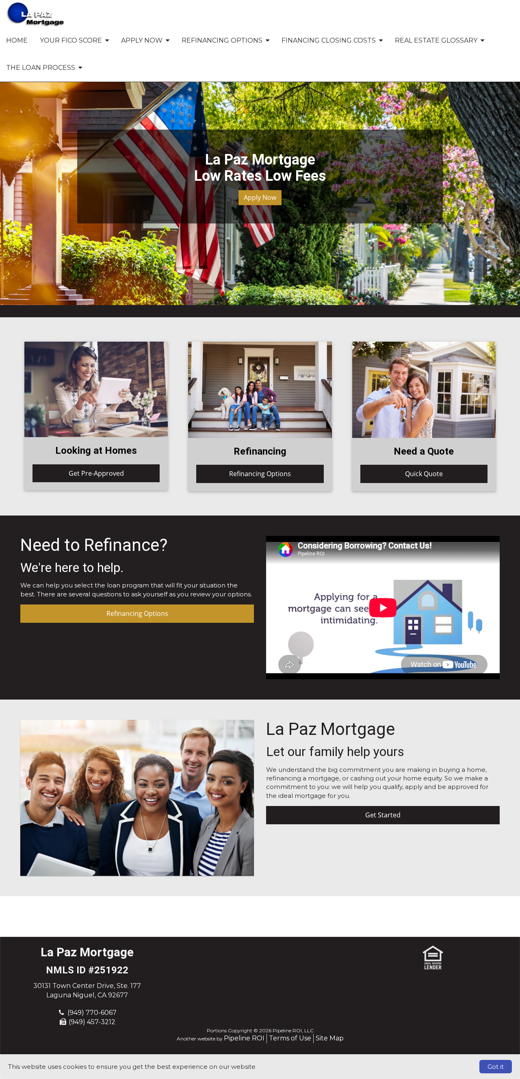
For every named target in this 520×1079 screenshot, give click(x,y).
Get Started (383, 814)
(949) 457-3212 (92, 1022)
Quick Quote (424, 473)
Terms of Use (290, 1038)
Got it (496, 1066)
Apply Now (260, 197)
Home (17, 40)
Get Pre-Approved (96, 473)
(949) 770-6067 (92, 1012)
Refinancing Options (260, 473)
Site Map (330, 1038)
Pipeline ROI (244, 1038)
